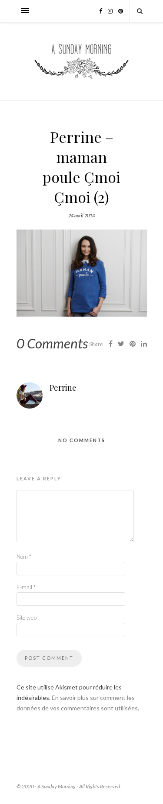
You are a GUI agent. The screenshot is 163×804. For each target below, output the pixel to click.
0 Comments (52, 343)
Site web (27, 617)
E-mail (26, 587)
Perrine (63, 387)
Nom (24, 556)
